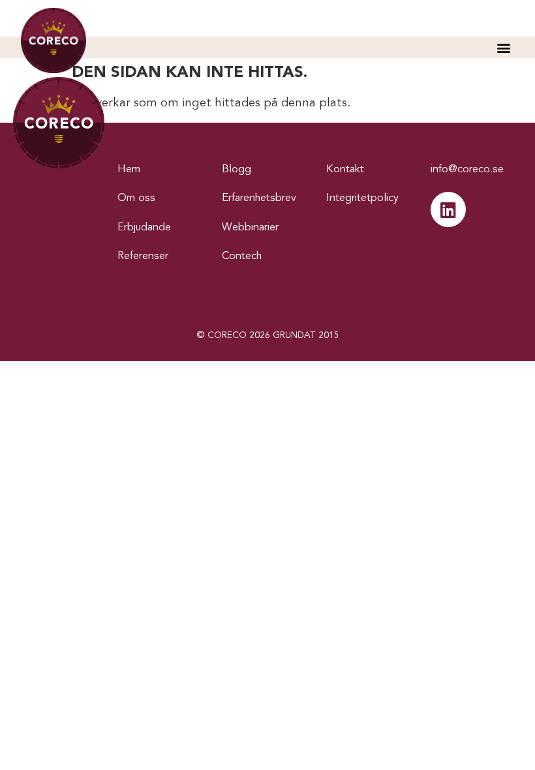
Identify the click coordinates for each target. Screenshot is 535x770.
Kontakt (345, 169)
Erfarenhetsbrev (259, 198)
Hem (128, 169)
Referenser (142, 256)
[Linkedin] (448, 209)
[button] (503, 47)
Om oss (136, 198)
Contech (242, 256)
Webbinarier (250, 228)
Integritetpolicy (362, 198)
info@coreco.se (467, 169)
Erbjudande (144, 228)
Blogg (236, 169)
